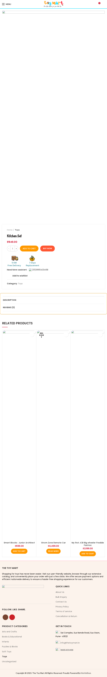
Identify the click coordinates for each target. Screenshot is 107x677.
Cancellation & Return (66, 616)
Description (9, 300)
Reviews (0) (9, 307)
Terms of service (64, 611)
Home (10, 230)
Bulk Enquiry (61, 597)
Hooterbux (86, 673)
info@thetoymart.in (70, 642)
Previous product (93, 230)
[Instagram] (5, 617)
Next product (98, 230)
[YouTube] (12, 617)
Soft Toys (6, 651)
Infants (5, 641)
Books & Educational (12, 636)
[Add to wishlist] (31, 334)
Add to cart (29, 248)
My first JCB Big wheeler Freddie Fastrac (88, 543)
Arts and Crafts (9, 631)
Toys (17, 230)
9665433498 (66, 650)
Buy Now (47, 248)
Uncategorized (9, 661)
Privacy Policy (62, 606)
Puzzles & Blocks (10, 646)
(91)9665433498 (40, 269)
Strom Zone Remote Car (53, 542)
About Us (60, 592)
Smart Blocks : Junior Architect (19, 542)
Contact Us (61, 601)
